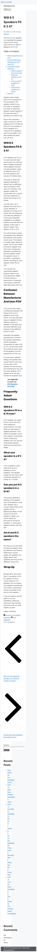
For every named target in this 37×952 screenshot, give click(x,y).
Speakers (7, 620)
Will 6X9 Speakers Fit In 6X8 (12, 384)
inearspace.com (9, 6)
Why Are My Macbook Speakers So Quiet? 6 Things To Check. (12, 678)
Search (6, 745)
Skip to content (6, 2)
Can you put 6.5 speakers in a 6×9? (16, 83)
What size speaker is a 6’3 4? (16, 77)
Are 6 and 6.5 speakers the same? (15, 89)
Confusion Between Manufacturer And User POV (14, 62)
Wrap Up (10, 93)
